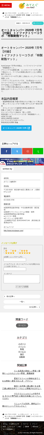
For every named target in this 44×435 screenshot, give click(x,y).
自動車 (22, 357)
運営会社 (35, 426)
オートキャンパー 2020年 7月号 (15, 128)
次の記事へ (33, 307)
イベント (22, 346)
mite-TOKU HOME (10, 13)
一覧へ (22, 302)
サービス (35, 13)
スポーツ (22, 344)
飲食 (22, 349)
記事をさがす (24, 13)
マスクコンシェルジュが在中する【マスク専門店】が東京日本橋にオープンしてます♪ (22, 396)
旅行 (22, 354)
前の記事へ (11, 296)
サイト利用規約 (8, 429)
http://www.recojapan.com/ (13, 230)
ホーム (5, 424)
